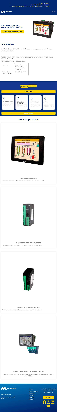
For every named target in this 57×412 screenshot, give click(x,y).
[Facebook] (44, 402)
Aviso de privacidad (6, 394)
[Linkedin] (52, 402)
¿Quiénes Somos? (34, 391)
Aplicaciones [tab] (24, 86)
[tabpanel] (28, 102)
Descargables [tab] (32, 86)
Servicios (31, 395)
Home (31, 389)
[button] (55, 11)
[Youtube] (48, 406)
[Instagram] (48, 402)
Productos (32, 393)
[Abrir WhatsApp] (53, 408)
